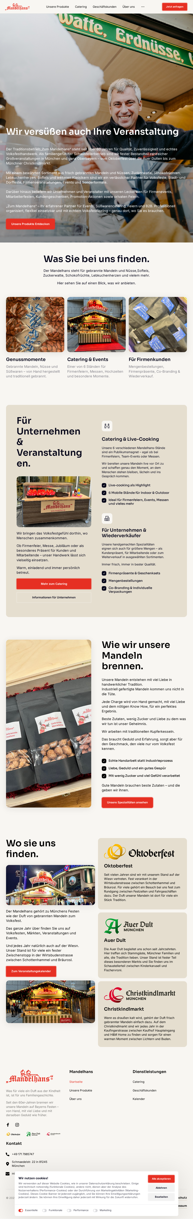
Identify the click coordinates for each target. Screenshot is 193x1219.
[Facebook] (9, 1125)
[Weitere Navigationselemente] (143, 7)
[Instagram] (18, 1125)
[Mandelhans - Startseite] (17, 6)
